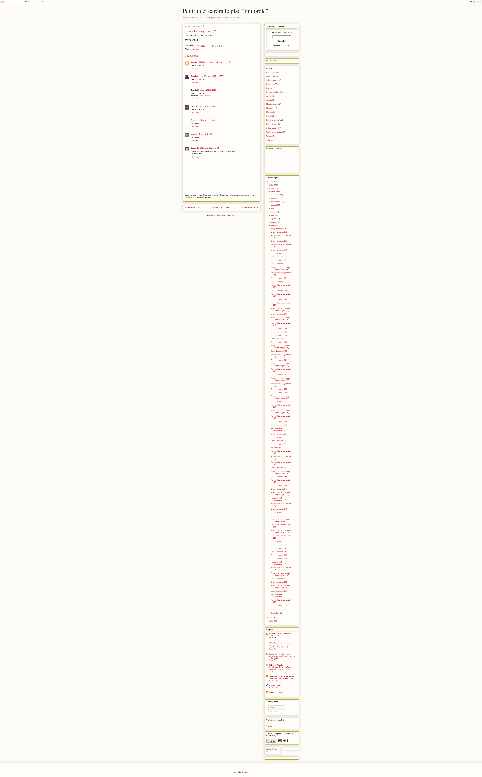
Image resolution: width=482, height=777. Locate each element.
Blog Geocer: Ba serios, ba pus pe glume (280, 644)
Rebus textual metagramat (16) (278, 563)
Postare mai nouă (192, 207)
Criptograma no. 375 (279, 253)
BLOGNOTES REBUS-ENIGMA (281, 676)
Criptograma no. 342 (279, 545)
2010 (271, 617)
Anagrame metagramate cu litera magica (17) (280, 379)
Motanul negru (275, 685)
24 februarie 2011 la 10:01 (205, 134)
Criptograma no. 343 (279, 541)
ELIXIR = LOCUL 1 (276, 692)
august (274, 205)
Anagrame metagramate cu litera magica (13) (280, 493)
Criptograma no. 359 (279, 389)
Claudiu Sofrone (197, 76)
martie (274, 222)
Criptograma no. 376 (279, 250)
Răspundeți (195, 69)
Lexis (193, 134)
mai (273, 215)
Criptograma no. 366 (279, 328)
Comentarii (274, 711)
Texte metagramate (274, 132)
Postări (272, 707)
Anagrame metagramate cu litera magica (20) (280, 318)
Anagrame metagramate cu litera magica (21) (280, 309)
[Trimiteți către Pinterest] (222, 46)
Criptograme (271, 80)
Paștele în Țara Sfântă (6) (278, 647)
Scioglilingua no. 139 (279, 351)
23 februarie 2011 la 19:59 (206, 90)
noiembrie (275, 195)
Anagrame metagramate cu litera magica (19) (280, 347)
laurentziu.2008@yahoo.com (202, 62)
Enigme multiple (272, 92)
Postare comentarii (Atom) (226, 215)
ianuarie (274, 613)
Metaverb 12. (274, 658)
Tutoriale (269, 140)
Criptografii (270, 76)
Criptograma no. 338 (279, 558)
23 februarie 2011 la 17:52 (213, 76)
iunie (273, 212)
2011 (271, 188)
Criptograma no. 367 (279, 314)
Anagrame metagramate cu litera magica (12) (280, 520)
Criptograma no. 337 (279, 579)
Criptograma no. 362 (279, 342)
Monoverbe (270, 112)
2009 (271, 621)
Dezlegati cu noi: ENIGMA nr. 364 (281, 678)
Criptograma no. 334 (279, 609)
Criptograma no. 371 (279, 278)
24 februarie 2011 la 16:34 (209, 148)
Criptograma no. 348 (279, 485)
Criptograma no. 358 (279, 392)
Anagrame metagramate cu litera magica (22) (280, 268)
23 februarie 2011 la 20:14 (205, 106)
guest (268, 100)
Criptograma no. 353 (279, 437)
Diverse (269, 88)
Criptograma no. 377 (279, 241)
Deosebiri (270, 84)
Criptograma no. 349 (279, 477)
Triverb (269, 136)
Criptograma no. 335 (279, 605)
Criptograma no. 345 (279, 512)
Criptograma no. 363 (279, 339)
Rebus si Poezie (276, 665)
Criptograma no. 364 (279, 335)
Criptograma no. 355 (279, 425)
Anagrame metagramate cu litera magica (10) (280, 574)
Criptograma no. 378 (279, 232)
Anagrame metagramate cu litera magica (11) (280, 531)
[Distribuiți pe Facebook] (220, 46)
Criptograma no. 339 (279, 555)
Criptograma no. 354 (279, 434)
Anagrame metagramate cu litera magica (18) (280, 364)
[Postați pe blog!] (215, 46)
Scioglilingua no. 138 (279, 591)
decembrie (275, 191)
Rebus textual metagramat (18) (278, 429)
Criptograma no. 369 (279, 291)
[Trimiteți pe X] (218, 46)
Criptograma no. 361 (279, 360)
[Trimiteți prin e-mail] (213, 46)
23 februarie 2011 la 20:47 (207, 120)
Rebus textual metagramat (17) (278, 499)
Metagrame (271, 108)
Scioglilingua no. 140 (279, 229)
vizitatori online (272, 60)
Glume (269, 96)
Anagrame (195, 49)
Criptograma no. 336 (279, 582)
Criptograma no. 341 (279, 548)
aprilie (274, 219)
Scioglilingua (271, 128)
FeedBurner (285, 45)
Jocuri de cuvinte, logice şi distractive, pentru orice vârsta (282, 655)
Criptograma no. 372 (279, 264)
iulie (273, 208)
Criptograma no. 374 (279, 257)
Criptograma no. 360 (279, 375)
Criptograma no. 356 (279, 421)
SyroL (193, 106)
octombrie (275, 198)
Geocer (193, 148)
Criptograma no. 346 (279, 509)
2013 (271, 181)
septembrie (276, 202)
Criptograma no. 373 (279, 260)
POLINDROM (274, 636)
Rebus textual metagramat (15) (278, 595)
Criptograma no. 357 (279, 401)
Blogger (244, 772)
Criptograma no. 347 (279, 489)
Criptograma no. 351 (279, 441)
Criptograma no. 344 (279, 516)
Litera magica (271, 104)
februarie (275, 226)
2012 (271, 185)
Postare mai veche (250, 207)
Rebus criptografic (273, 120)
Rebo (268, 116)
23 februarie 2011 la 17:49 (223, 62)
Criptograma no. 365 (279, 332)
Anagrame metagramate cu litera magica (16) (280, 397)
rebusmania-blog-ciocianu (280, 634)
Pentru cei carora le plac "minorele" (225, 11)
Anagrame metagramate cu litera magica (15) (280, 411)
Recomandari (271, 124)
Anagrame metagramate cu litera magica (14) (280, 472)
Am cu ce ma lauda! (279, 448)
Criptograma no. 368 (279, 299)
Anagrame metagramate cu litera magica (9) (280, 586)
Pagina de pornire (221, 207)
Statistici (269, 726)
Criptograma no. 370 (279, 282)
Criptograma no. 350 (279, 468)
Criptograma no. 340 (279, 552)
